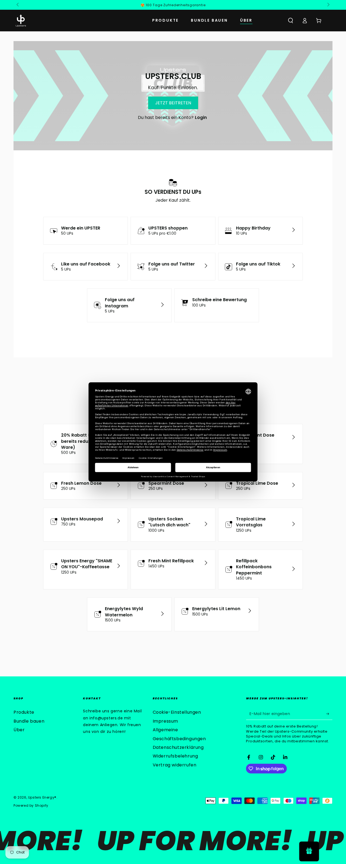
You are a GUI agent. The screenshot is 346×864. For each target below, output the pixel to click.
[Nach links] (18, 5)
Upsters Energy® (42, 797)
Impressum (165, 721)
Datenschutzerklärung (178, 747)
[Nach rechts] (327, 5)
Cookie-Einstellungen (177, 712)
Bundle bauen (29, 721)
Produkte (24, 712)
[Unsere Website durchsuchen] (291, 20)
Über (19, 730)
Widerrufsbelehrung (175, 756)
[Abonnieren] (329, 714)
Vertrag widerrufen (175, 765)
